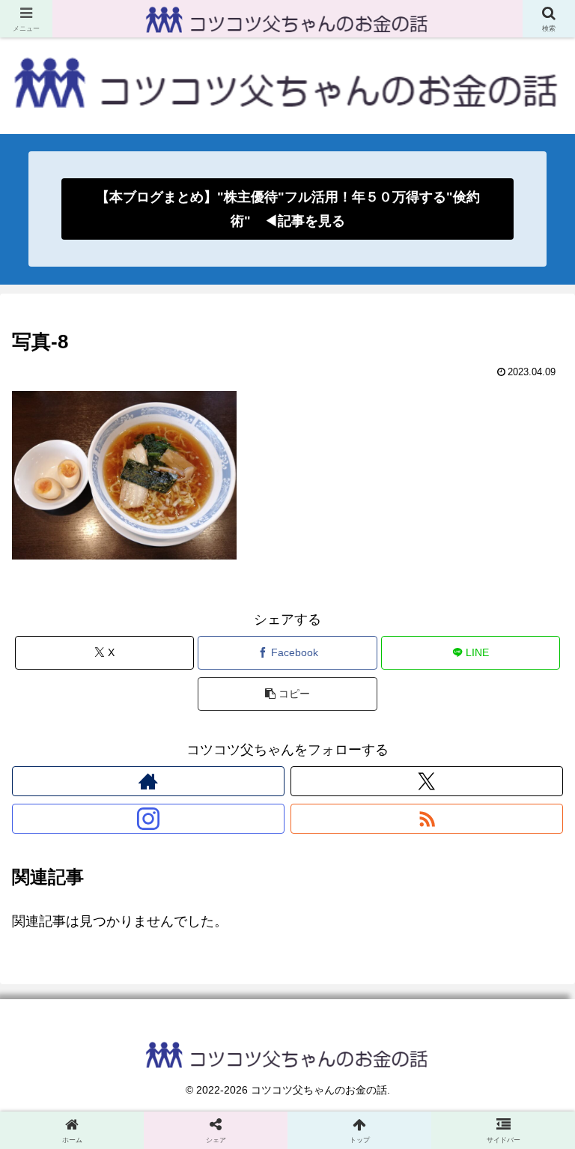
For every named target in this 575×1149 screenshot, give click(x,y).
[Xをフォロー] (426, 781)
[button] (287, 694)
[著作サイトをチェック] (148, 781)
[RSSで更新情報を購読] (426, 819)
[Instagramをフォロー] (148, 819)
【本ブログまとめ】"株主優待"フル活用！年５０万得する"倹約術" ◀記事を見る (288, 209)
